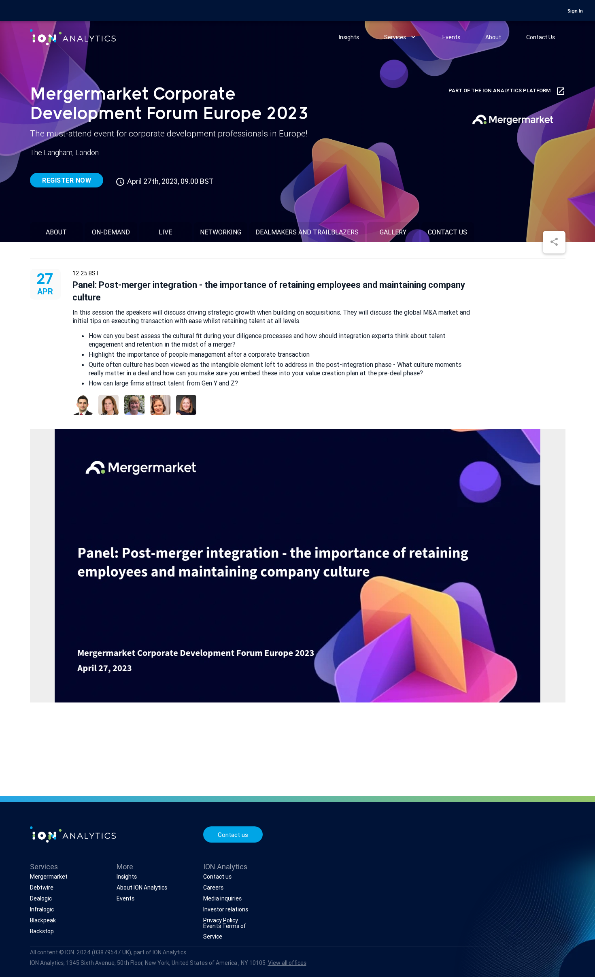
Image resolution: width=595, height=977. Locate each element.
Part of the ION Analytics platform (506, 91)
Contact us (233, 835)
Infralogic (42, 909)
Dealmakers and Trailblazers (307, 232)
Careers (213, 887)
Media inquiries (222, 898)
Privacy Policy (220, 920)
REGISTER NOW (66, 180)
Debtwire (41, 887)
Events (451, 37)
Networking (220, 232)
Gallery (393, 232)
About (493, 37)
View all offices (287, 962)
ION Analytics (169, 952)
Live (165, 232)
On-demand (111, 232)
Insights (349, 37)
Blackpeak (43, 920)
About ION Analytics (142, 887)
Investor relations (225, 909)
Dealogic (41, 898)
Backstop (42, 931)
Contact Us (540, 37)
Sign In (575, 11)
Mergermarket (49, 876)
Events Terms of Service (224, 931)
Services (400, 37)
